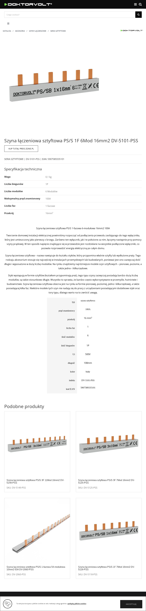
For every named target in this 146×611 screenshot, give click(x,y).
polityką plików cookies (77, 604)
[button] (131, 604)
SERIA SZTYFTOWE (14, 159)
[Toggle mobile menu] (135, 4)
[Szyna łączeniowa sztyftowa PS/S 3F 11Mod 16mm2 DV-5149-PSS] (37, 444)
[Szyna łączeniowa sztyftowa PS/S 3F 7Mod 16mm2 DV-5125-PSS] (109, 444)
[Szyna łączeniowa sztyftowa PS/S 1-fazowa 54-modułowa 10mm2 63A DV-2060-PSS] (37, 531)
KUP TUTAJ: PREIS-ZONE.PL (21, 148)
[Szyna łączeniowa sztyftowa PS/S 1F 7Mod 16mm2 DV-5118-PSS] (109, 531)
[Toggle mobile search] (140, 4)
